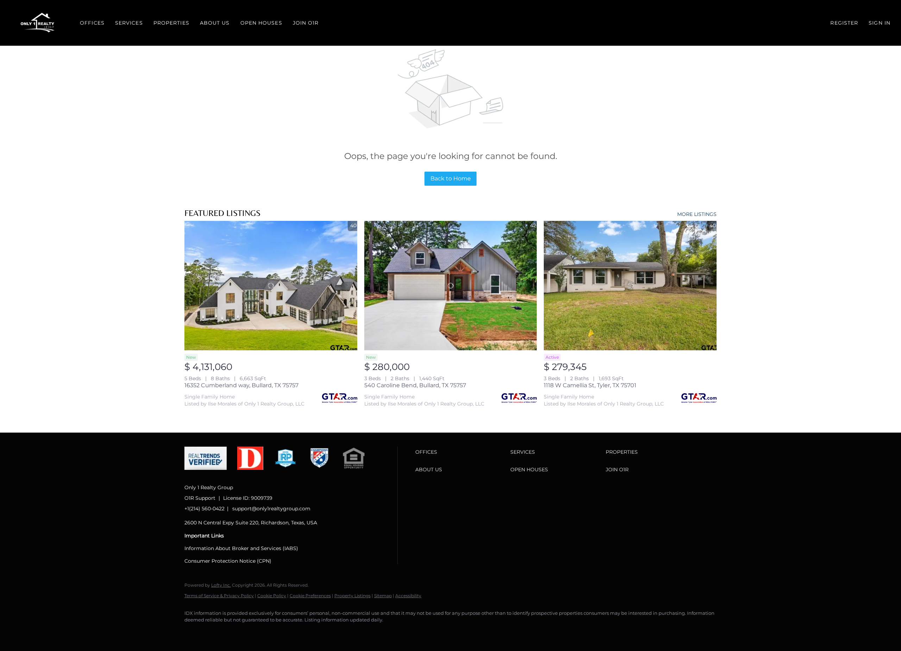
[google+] (294, 632)
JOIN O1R (306, 23)
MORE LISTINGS (697, 214)
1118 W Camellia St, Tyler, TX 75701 (590, 385)
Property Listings (352, 595)
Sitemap (383, 595)
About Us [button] (215, 23)
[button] (38, 23)
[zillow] (233, 632)
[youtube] (274, 632)
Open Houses (261, 23)
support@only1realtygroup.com (271, 508)
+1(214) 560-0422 (204, 508)
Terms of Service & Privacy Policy (219, 595)
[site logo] (210, 475)
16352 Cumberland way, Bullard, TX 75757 (241, 385)
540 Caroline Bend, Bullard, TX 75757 (415, 385)
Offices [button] (92, 23)
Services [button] (129, 23)
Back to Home (450, 178)
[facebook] (192, 632)
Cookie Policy (271, 595)
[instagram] (254, 632)
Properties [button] (171, 23)
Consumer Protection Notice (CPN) (227, 561)
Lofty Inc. (221, 585)
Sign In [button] (879, 23)
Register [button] (844, 23)
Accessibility (408, 595)
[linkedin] (213, 632)
